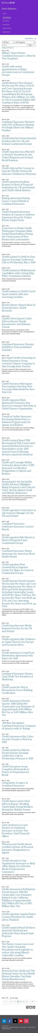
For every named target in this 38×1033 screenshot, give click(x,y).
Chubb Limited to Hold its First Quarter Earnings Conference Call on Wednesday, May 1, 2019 (18, 260)
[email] (30, 1007)
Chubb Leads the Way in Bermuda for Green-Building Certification (17, 690)
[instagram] (26, 1021)
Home (4, 13)
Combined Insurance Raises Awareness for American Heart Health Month (18, 554)
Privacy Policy (23, 1027)
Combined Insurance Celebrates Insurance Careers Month (18, 527)
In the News (6, 21)
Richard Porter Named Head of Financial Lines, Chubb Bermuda (18, 308)
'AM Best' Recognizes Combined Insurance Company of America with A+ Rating (19, 726)
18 (32, 1001)
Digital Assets (6, 32)
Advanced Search (7, 48)
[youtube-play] (20, 1021)
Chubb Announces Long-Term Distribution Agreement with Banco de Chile (18, 655)
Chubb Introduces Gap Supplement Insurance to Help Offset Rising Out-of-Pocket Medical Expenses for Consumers (18, 866)
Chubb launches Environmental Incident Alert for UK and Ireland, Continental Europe (19, 141)
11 (23, 1001)
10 (21, 1001)
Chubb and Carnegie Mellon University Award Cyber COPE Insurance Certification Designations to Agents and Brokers (18, 468)
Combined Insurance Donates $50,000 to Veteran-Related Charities (18, 347)
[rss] (27, 1007)
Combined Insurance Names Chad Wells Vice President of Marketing (17, 676)
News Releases (7, 17)
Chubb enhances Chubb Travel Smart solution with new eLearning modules (18, 294)
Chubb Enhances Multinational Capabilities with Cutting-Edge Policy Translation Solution (18, 273)
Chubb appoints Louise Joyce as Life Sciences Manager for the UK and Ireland (19, 513)
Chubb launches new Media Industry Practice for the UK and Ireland (17, 628)
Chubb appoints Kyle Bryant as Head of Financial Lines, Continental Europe (18, 540)
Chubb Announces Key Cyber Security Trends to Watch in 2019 (18, 739)
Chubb (8, 2)
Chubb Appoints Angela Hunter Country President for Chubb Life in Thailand (19, 917)
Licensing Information (14, 1027)
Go (30, 45)
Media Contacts (7, 28)
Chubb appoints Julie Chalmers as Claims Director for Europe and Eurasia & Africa (18, 642)
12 (26, 1001)
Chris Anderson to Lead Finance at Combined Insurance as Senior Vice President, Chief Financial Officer (15, 831)
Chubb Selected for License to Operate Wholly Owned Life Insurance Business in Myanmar (19, 171)
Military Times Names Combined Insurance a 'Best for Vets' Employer (19, 56)
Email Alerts (6, 24)
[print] (33, 1007)
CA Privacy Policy (31, 1027)
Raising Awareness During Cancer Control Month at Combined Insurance (16, 201)
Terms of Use (5, 1027)
